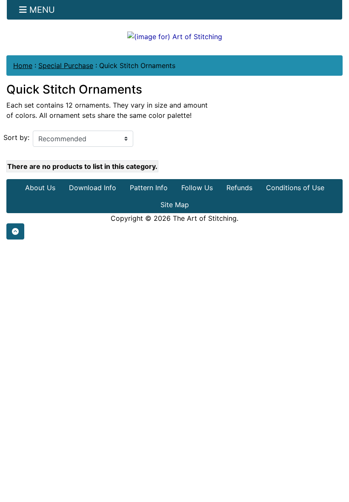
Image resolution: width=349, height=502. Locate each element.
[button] (15, 231)
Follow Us (197, 187)
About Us (40, 187)
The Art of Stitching (205, 218)
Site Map (174, 204)
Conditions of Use (295, 187)
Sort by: (16, 137)
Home (22, 65)
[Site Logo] (174, 36)
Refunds (239, 187)
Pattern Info (149, 187)
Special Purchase (65, 65)
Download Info (92, 187)
